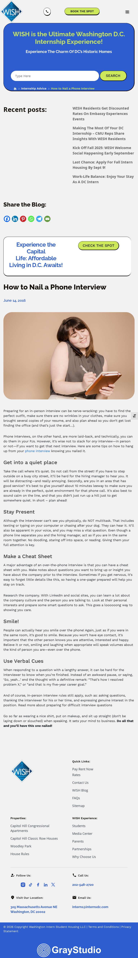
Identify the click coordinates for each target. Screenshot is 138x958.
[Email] (47, 219)
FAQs (76, 798)
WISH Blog (80, 790)
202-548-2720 (83, 885)
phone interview (37, 451)
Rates (76, 775)
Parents (78, 841)
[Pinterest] (23, 219)
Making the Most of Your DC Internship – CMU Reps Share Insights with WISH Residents (99, 133)
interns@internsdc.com (90, 907)
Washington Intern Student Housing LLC (57, 927)
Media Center (82, 833)
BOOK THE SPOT (82, 11)
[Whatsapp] (31, 219)
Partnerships (81, 849)
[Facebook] (7, 219)
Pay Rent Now (82, 769)
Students (79, 826)
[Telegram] (39, 219)
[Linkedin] (15, 219)
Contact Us (80, 782)
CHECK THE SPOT (98, 245)
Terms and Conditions (103, 927)
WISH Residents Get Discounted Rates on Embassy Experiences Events (101, 113)
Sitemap (78, 806)
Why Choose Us (84, 857)
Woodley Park (20, 846)
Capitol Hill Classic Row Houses (34, 838)
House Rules (19, 854)
